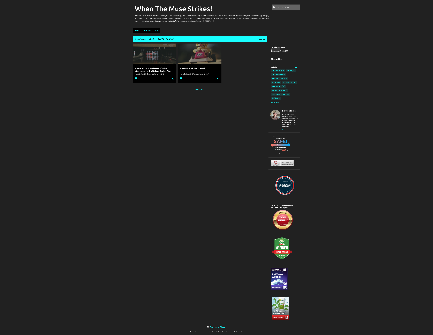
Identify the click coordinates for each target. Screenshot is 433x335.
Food (274, 82)
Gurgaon (276, 71)
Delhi (289, 71)
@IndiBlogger (278, 94)
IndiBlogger (278, 90)
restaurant (277, 78)
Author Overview (151, 30)
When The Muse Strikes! (173, 9)
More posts (200, 89)
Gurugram (277, 75)
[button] (173, 78)
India (274, 98)
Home (137, 30)
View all (262, 39)
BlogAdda (277, 86)
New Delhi (288, 82)
